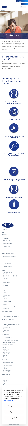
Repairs (5, 328)
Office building (6, 295)
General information (14, 212)
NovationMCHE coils (8, 362)
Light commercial (7, 302)
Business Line (5, 259)
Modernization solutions (8, 336)
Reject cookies (14, 412)
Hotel (4, 292)
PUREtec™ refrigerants (8, 361)
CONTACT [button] (24, 4)
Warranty (5, 322)
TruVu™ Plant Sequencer (9, 273)
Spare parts (6, 330)
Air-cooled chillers (7, 240)
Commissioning (6, 321)
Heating (3, 249)
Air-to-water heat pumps (8, 255)
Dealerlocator (6, 349)
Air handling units (7, 263)
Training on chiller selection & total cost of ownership (14, 180)
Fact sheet (5, 378)
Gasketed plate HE (7, 246)
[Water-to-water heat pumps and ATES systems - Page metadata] (14, 128)
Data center (5, 298)
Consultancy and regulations (9, 342)
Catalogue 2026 (6, 282)
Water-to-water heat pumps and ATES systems (14, 136)
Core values (5, 380)
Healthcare (5, 293)
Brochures (4, 234)
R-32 (4, 367)
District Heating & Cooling (9, 306)
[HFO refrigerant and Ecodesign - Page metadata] (14, 146)
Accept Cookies (14, 418)
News (3, 232)
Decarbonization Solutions (8, 344)
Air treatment (5, 261)
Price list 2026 (5, 285)
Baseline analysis (7, 339)
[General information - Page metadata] (14, 204)
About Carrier (5, 377)
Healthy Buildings (6, 374)
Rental (5, 331)
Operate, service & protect (8, 319)
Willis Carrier (6, 381)
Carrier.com (4, 229)
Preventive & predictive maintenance (11, 324)
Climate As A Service (8, 371)
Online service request (7, 311)
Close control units (7, 266)
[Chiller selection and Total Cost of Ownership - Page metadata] (14, 172)
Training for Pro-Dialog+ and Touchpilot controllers (14, 102)
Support (4, 347)
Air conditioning (5, 238)
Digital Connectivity (7, 327)
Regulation (5, 278)
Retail (4, 296)
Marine (4, 299)
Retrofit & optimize (6, 334)
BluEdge (5, 325)
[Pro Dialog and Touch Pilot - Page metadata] (14, 94)
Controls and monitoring (14, 197)
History (4, 383)
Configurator (6, 350)
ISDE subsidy (6, 353)
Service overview (5, 308)
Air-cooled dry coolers (8, 244)
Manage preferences (14, 406)
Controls (4, 270)
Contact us (4, 231)
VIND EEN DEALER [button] (22, 1)
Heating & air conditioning (8, 253)
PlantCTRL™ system (7, 272)
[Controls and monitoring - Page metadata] (14, 189)
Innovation (4, 359)
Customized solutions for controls (10, 276)
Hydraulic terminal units (8, 268)
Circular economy (7, 370)
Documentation (7, 352)
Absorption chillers (7, 243)
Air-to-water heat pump (14, 119)
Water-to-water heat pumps (9, 250)
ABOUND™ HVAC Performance (10, 275)
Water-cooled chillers (8, 241)
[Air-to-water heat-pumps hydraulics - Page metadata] (14, 112)
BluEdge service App (6, 314)
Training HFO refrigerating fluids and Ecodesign (14, 154)
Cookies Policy (8, 400)
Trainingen (5, 355)
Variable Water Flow (7, 365)
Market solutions (6, 289)
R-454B (5, 368)
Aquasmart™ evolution (8, 279)
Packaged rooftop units (8, 265)
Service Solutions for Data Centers (10, 316)
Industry (5, 290)
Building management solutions (10, 340)
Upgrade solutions (7, 337)
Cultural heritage (7, 301)
